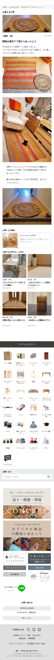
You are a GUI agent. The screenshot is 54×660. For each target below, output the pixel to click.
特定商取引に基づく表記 (36, 644)
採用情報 (31, 638)
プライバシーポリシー (17, 644)
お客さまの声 (14, 7)
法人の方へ (37, 635)
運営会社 (22, 638)
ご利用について (19, 635)
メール (28, 618)
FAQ (29, 635)
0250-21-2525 (27, 608)
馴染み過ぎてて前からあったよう (32, 7)
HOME (5, 7)
